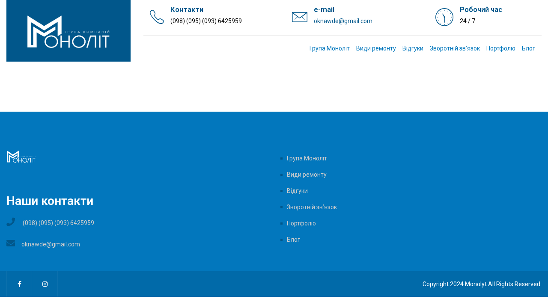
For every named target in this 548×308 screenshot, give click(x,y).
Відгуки (412, 48)
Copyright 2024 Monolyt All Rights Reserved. (482, 284)
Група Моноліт (330, 48)
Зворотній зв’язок (455, 48)
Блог (528, 48)
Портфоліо (500, 48)
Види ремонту (376, 48)
